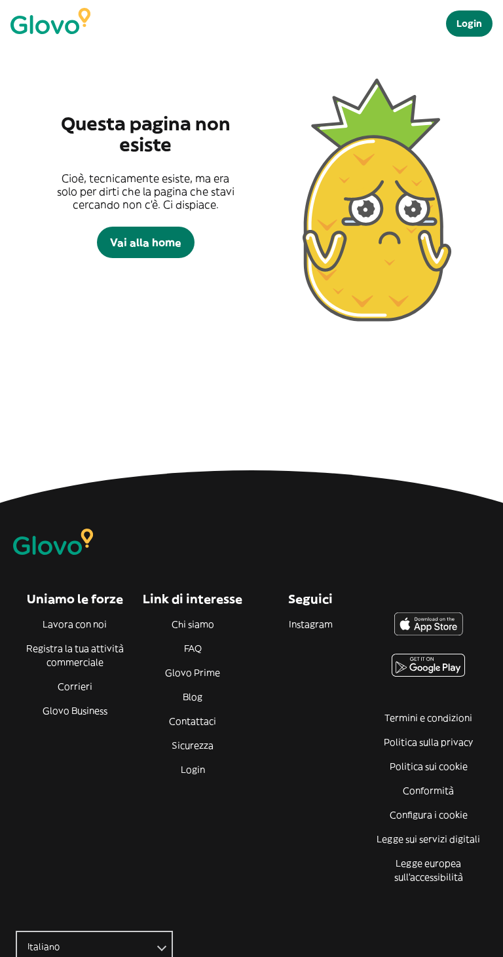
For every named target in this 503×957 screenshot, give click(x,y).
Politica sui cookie (429, 766)
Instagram (311, 624)
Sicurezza (193, 745)
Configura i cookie (429, 815)
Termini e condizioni (428, 718)
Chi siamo (193, 624)
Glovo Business (75, 711)
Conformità (428, 791)
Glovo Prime (192, 673)
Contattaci (192, 721)
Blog (192, 697)
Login (193, 770)
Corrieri (75, 686)
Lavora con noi (75, 624)
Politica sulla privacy (428, 742)
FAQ (193, 648)
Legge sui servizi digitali (428, 839)
